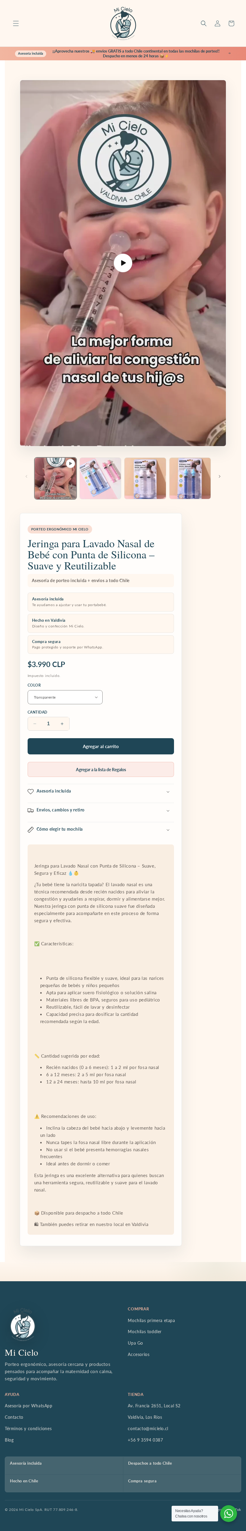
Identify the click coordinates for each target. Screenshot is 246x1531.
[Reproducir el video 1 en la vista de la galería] (55, 478)
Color (34, 685)
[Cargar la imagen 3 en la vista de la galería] (190, 478)
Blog (9, 1439)
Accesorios (138, 1354)
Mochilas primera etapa (151, 1320)
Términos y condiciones (28, 1428)
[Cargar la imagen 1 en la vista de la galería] (101, 478)
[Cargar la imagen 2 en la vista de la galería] (145, 478)
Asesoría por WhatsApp (28, 1405)
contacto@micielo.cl (148, 1428)
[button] (16, 23)
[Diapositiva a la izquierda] (26, 476)
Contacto (14, 1417)
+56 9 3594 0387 (145, 1439)
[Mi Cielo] (22, 1324)
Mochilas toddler (145, 1331)
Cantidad (37, 712)
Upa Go (135, 1342)
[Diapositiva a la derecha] (219, 476)
